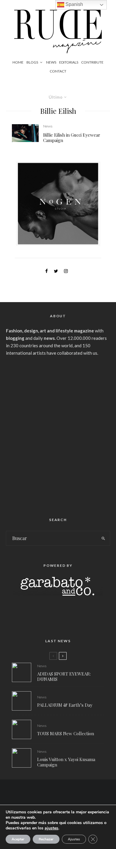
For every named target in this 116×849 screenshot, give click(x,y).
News (51, 62)
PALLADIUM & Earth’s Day (65, 705)
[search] (103, 538)
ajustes (51, 828)
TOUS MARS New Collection (65, 733)
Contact (58, 71)
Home (17, 62)
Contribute (92, 62)
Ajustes (74, 839)
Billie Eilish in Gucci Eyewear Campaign (71, 137)
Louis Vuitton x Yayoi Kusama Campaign (66, 762)
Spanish (73, 4)
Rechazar (46, 839)
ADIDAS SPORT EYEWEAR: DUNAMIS (64, 676)
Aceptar (18, 839)
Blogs (32, 62)
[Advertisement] (58, 434)
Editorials (68, 62)
